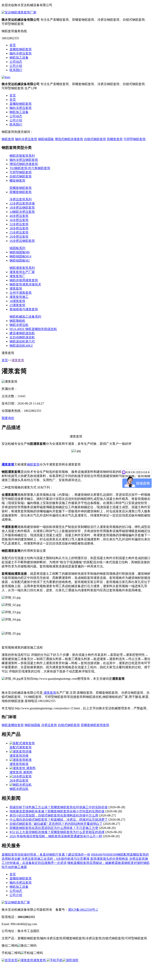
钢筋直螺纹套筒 (13, 725)
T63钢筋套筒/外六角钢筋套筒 (30, 168)
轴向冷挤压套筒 (21, 53)
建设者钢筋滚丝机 (22, 333)
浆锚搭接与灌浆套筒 (24, 309)
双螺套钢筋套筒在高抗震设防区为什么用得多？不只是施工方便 (54, 828)
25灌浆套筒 (17, 305)
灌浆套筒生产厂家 (22, 272)
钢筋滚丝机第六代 (22, 341)
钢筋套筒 (8, 139)
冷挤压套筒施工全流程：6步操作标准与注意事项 (55, 858)
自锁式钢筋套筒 (95, 139)
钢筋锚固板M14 (20, 256)
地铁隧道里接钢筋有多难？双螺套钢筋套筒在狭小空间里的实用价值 (57, 811)
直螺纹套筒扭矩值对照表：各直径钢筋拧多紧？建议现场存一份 (46, 854)
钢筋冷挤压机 (19, 325)
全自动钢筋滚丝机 (22, 337)
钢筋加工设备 (19, 57)
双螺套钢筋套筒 (21, 188)
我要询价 (8, 418)
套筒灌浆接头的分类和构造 (109, 858)
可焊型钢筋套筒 (135, 139)
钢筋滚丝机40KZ (21, 345)
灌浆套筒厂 (17, 276)
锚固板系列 (17, 248)
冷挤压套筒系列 (21, 199)
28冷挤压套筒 (19, 228)
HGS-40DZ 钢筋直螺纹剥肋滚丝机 (33, 329)
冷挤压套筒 (49, 725)
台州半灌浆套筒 (21, 292)
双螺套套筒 (115, 139)
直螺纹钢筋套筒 (21, 49)
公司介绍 (16, 66)
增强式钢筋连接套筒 (69, 139)
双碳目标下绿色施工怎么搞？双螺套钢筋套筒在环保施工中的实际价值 (59, 807)
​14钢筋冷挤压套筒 (22, 211)
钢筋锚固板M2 (20, 260)
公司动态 (16, 61)
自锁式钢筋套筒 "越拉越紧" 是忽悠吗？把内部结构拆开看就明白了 (56, 823)
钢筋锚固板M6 (20, 252)
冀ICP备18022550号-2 (83, 909)
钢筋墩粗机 (17, 320)
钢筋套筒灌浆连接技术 (25, 284)
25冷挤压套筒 (19, 232)
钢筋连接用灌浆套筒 (24, 280)
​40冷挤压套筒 (19, 216)
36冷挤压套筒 (19, 220)
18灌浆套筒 (17, 301)
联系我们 (16, 70)
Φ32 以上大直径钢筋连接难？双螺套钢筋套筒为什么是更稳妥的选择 (57, 832)
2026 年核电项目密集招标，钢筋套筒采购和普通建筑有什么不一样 (56, 836)
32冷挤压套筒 (19, 224)
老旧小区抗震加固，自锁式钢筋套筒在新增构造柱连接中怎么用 (54, 815)
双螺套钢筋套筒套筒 (95, 725)
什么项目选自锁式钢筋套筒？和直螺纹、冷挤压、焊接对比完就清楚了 (59, 819)
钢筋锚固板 (46, 139)
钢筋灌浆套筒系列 (22, 267)
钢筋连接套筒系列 (22, 155)
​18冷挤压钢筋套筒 (22, 207)
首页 (13, 45)
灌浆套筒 (16, 288)
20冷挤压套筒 (19, 236)
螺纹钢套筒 (17, 180)
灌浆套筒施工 (19, 296)
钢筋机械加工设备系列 (25, 316)
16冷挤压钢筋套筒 (22, 240)
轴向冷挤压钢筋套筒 (24, 159)
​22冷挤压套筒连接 (22, 203)
